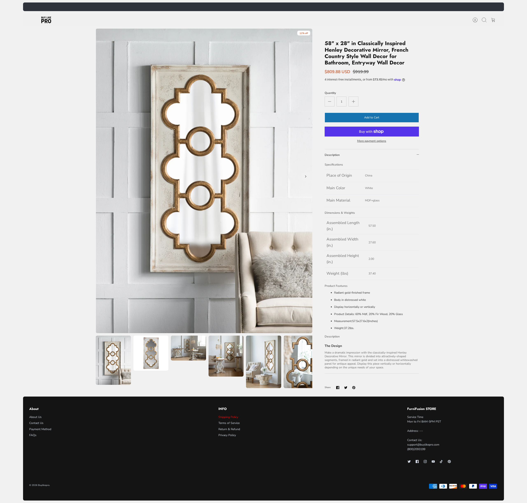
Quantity (330, 93)
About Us (35, 417)
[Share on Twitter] (346, 387)
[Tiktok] (441, 461)
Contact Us (36, 423)
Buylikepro (43, 485)
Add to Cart (371, 117)
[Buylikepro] (46, 20)
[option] (204, 181)
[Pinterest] (449, 461)
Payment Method (40, 429)
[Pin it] (354, 387)
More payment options (371, 141)
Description (332, 155)
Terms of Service (229, 423)
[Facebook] (417, 461)
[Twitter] (409, 461)
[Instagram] (425, 461)
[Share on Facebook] (338, 387)
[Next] (333, 7)
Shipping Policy (228, 417)
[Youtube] (433, 461)
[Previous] (194, 7)
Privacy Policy (227, 435)
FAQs (32, 435)
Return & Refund (229, 429)
